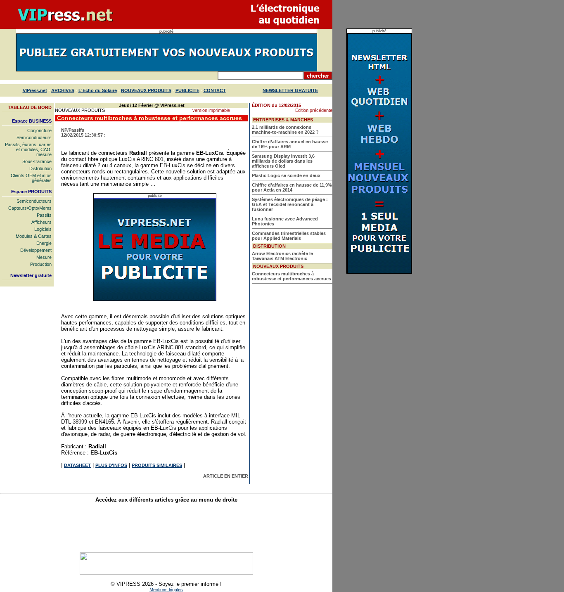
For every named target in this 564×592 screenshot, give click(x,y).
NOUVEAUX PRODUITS (146, 90)
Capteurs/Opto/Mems (30, 208)
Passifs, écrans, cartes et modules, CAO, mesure (28, 149)
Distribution (40, 168)
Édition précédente (313, 110)
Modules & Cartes (34, 236)
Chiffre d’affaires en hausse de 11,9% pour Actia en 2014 (292, 187)
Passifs (44, 215)
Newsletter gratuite (31, 275)
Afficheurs (41, 222)
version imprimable (211, 110)
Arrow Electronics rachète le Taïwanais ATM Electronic (282, 256)
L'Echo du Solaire (97, 90)
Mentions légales (166, 589)
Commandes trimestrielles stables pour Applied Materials (289, 236)
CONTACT (215, 90)
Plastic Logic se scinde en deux (286, 175)
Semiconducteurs (34, 137)
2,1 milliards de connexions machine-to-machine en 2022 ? (285, 130)
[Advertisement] (166, 527)
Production (41, 264)
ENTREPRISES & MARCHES (283, 119)
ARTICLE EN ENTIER (225, 476)
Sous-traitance (37, 161)
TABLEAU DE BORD (30, 107)
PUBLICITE (187, 90)
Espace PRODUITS (31, 191)
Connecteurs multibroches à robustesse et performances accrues (291, 276)
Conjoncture (39, 130)
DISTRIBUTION (269, 246)
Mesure (44, 257)
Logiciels (43, 229)
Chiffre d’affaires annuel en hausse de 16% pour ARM (290, 144)
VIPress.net (35, 90)
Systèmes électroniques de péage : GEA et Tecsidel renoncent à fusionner (290, 204)
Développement (36, 250)
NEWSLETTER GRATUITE (290, 90)
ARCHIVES (62, 90)
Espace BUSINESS (32, 120)
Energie (44, 243)
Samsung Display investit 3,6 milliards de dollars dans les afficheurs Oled (283, 161)
